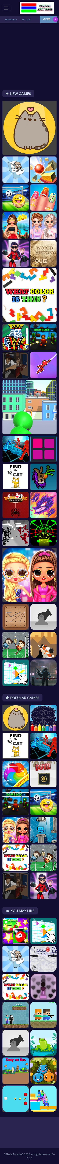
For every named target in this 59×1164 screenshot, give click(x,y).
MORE (46, 19)
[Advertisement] (29, 57)
